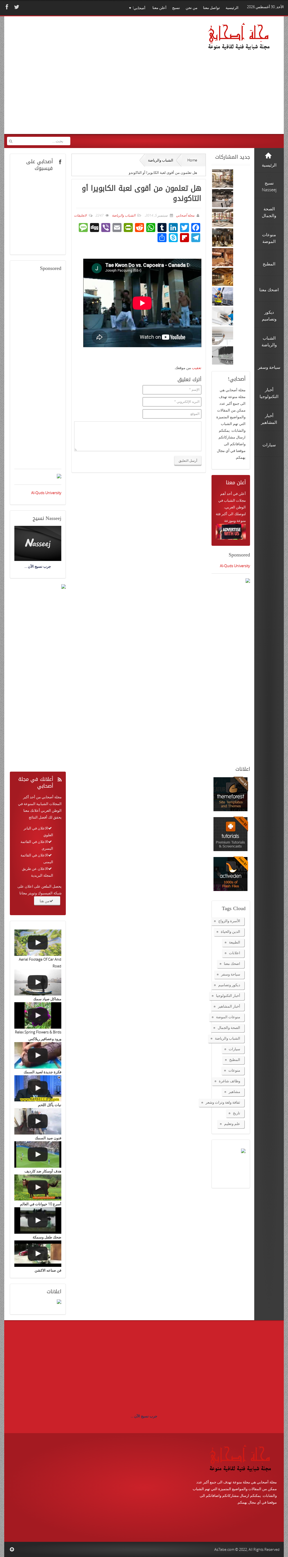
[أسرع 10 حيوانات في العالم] (37, 1187)
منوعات (234, 1070)
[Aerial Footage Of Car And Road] (37, 942)
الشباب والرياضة (160, 160)
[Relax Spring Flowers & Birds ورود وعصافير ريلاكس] (37, 1015)
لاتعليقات (80, 215)
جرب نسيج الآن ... (144, 1416)
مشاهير (234, 1091)
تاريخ (236, 1112)
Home (192, 160)
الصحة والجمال (229, 1027)
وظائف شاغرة (229, 1080)
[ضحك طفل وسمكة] (37, 1220)
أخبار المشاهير (229, 1006)
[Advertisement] (105, 81)
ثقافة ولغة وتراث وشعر (223, 1102)
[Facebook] (6, 6)
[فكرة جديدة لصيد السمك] (37, 1055)
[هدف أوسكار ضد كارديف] (37, 1154)
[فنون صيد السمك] (37, 1121)
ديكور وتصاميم (229, 984)
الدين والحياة (230, 931)
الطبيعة (234, 942)
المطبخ (234, 1059)
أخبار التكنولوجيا (228, 995)
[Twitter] (16, 6)
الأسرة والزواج (229, 920)
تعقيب (196, 367)
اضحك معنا (232, 963)
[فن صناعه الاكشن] (37, 1253)
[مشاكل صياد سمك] (37, 982)
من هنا (45, 900)
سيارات (234, 1048)
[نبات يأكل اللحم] (37, 1088)
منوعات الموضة (228, 1016)
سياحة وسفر (230, 974)
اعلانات (234, 952)
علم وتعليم (232, 1123)
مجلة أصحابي (184, 215)
